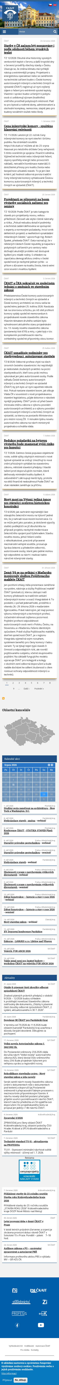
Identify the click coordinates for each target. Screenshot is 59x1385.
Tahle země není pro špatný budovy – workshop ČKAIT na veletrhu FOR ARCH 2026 (29, 962)
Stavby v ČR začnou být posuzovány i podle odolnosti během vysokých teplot (29, 49)
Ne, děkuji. (20, 1380)
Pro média (24, 1350)
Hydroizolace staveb (15, 862)
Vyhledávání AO (16, 1346)
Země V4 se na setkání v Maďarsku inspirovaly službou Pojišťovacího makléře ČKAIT (27, 576)
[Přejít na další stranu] (52, 765)
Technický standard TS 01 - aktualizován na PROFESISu (26, 1143)
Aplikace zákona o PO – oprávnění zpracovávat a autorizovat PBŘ (22, 1250)
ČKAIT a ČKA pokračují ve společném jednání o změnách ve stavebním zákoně (29, 286)
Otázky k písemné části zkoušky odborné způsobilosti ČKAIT (26, 989)
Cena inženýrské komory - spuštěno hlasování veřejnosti (28, 127)
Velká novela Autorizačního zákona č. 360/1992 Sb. (24, 1045)
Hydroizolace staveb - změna (19, 820)
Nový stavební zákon (15, 921)
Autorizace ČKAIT (43, 1346)
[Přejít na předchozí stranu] (49, 765)
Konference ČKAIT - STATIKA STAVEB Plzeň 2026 (28, 832)
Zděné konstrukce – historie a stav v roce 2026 (29, 896)
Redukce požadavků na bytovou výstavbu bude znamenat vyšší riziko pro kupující (29, 444)
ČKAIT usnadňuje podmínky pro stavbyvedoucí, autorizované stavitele (29, 354)
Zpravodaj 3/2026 (13, 1117)
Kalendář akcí (12, 758)
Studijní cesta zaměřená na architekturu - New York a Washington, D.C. (29, 809)
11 (13, 784)
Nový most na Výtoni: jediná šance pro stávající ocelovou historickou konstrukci (27, 502)
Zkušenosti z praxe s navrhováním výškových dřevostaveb (29, 873)
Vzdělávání (29, 1346)
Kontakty (35, 1350)
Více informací (8, 1373)
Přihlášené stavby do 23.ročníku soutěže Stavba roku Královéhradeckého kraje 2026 (26, 1197)
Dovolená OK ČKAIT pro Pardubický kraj (26, 1020)
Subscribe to (3, 698)
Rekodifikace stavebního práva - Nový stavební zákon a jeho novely (24, 1075)
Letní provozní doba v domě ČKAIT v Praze (23, 1223)
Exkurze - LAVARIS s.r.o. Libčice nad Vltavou (28, 941)
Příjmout (7, 1380)
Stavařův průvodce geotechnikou (22, 842)
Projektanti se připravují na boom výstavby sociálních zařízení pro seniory (26, 202)
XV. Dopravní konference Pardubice (23, 931)
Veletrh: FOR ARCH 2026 (17, 951)
